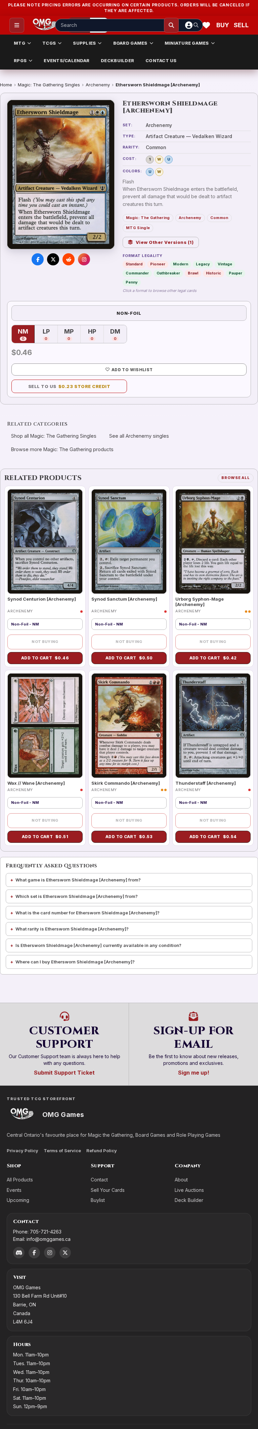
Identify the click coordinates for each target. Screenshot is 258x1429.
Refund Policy (101, 1150)
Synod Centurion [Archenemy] (41, 599)
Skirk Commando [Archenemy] (125, 783)
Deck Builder (189, 1200)
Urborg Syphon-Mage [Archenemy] (199, 601)
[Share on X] (53, 259)
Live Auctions (189, 1190)
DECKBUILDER (117, 60)
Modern (180, 264)
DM (118, 335)
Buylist (98, 1200)
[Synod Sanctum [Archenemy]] (129, 541)
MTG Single (138, 227)
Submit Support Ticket (64, 1072)
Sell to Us (69, 386)
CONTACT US (161, 60)
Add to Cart (45, 657)
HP (95, 335)
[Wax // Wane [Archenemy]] (45, 725)
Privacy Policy (22, 1150)
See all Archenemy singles (139, 436)
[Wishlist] (206, 25)
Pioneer (157, 264)
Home (6, 84)
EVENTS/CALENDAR (66, 60)
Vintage (225, 264)
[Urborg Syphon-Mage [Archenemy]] (213, 541)
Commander (137, 273)
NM (26, 335)
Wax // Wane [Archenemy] (36, 783)
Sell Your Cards (108, 1190)
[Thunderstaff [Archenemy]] (213, 725)
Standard (134, 264)
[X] (65, 1252)
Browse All (235, 477)
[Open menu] (16, 25)
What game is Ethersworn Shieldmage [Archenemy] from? (78, 879)
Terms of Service (62, 1150)
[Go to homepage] (45, 25)
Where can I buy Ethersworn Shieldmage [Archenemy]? (75, 961)
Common (219, 217)
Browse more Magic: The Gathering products (62, 449)
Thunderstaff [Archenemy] (205, 783)
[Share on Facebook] (38, 259)
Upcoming (18, 1200)
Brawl (193, 273)
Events (14, 1190)
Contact (99, 1179)
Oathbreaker (168, 273)
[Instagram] (49, 1252)
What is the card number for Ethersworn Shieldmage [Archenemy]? (87, 912)
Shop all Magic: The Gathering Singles (53, 436)
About (181, 1179)
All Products (20, 1179)
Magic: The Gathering (148, 217)
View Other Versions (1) (165, 242)
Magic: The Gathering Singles (49, 84)
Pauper (235, 273)
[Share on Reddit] (68, 259)
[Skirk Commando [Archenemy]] (129, 725)
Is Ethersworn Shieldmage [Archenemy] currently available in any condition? (98, 945)
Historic (213, 273)
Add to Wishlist (132, 369)
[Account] (188, 25)
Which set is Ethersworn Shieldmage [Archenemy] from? (76, 896)
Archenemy (98, 84)
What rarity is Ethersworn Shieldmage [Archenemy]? (72, 929)
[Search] (171, 25)
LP (50, 335)
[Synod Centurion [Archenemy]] (45, 541)
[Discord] (19, 1252)
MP (72, 335)
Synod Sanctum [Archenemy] (124, 599)
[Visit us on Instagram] (84, 259)
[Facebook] (34, 1252)
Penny (132, 282)
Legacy (203, 264)
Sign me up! (193, 1072)
